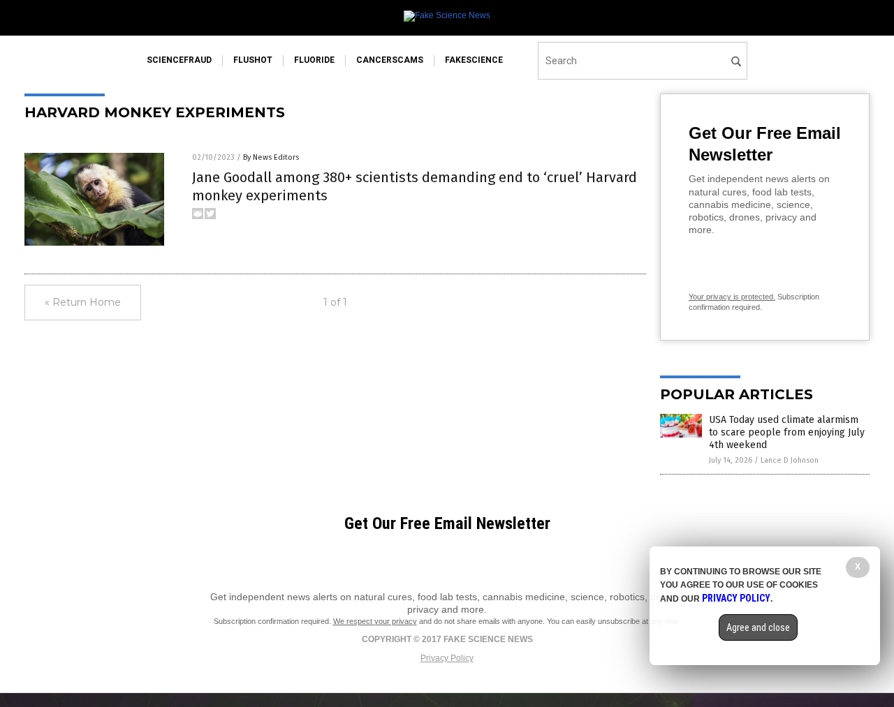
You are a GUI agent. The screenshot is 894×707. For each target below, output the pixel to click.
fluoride (314, 60)
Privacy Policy (447, 658)
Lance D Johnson (790, 460)
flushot (252, 60)
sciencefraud (179, 60)
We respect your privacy (375, 621)
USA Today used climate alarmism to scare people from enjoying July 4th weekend (787, 432)
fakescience (474, 60)
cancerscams (389, 60)
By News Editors (271, 157)
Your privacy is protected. (732, 296)
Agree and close (758, 627)
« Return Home (83, 302)
